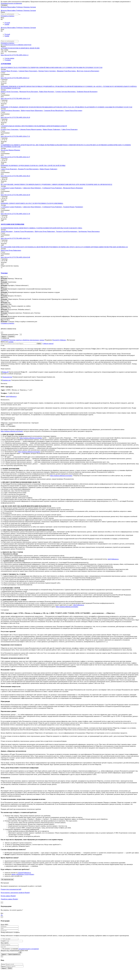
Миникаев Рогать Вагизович (28, 91)
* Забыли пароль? (48, 343)
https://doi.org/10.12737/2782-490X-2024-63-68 (15, 257)
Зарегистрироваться (14, 954)
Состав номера (9, 58)
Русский (7, 22)
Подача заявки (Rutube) (8, 896)
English (7, 24)
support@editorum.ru (24, 872)
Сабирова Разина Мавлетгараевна (31, 129)
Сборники (26, 7)
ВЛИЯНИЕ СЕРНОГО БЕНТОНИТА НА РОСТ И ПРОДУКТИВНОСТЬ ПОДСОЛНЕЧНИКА (32, 203)
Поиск (3, 12)
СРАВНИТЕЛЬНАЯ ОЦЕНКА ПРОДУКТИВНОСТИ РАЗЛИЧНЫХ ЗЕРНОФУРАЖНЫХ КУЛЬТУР (34, 126)
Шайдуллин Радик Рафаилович (45, 231)
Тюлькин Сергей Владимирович (67, 231)
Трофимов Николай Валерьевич (87, 91)
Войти (39, 343)
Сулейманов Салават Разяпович (11, 188)
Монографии (11, 7)
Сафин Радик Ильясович (69, 129)
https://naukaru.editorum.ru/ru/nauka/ (12, 431)
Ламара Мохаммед (7, 231)
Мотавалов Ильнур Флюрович (73, 188)
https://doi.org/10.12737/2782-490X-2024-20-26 (15, 117)
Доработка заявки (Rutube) (9, 899)
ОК (20, 952)
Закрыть (4, 336)
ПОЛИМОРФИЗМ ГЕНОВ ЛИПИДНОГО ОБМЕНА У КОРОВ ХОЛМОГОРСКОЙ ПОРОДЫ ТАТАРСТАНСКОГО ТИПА (41, 228)
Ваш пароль (4, 943)
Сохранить (11, 336)
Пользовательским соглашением (11, 3)
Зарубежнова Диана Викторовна (89, 231)
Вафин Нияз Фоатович (46, 91)
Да (1, 915)
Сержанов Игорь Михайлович (54, 110)
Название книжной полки (9, 334)
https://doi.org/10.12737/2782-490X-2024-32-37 (15, 157)
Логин (3, 964)
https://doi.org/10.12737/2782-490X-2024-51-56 (15, 213)
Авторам (33, 7)
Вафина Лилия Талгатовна (10, 91)
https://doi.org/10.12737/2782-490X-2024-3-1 (14, 55)
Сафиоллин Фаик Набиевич (32, 188)
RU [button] (2, 19)
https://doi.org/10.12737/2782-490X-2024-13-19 (15, 98)
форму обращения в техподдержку (23, 874)
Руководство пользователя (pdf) (11, 889)
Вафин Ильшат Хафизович (52, 129)
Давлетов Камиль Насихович (10, 110)
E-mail (3, 941)
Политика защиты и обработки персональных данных (26, 340)
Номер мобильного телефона (10, 932)
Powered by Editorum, (59, 340)
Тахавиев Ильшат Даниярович (73, 207)
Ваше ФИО (4, 924)
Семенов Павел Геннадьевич (28, 71)
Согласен (4, 5)
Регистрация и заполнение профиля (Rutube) (15, 892)
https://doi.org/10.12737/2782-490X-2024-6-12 (15, 78)
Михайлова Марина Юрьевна (10, 150)
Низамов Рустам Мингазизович (28, 169)
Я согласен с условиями (11, 949)
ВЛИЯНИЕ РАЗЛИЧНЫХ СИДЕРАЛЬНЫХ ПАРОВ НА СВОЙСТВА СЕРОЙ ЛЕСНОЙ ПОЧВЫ (33, 165)
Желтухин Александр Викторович (88, 71)
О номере (8, 60)
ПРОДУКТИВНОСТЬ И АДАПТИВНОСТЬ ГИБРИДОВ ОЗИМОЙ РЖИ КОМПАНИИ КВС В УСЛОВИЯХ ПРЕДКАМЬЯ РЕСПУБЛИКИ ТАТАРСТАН (51, 67)
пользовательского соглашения (29, 949)
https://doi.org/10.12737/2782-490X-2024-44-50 (15, 195)
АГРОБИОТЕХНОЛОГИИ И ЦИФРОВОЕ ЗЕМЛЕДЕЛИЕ (20, 48)
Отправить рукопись (7, 16)
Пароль (3, 966)
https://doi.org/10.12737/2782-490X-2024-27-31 (15, 136)
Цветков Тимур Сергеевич (47, 71)
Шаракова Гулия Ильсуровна (66, 71)
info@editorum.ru (11, 396)
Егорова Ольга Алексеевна (10, 129)
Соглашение (5, 340)
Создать (10, 342)
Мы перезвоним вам (7, 879)
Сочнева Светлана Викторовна (65, 91)
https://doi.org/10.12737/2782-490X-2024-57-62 (15, 238)
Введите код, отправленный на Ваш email (14, 950)
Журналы (4, 7)
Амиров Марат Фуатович (9, 71)
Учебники (19, 7)
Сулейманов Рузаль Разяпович (52, 188)
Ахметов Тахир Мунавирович (24, 231)
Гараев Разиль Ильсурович (73, 110)
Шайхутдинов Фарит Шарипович (32, 110)
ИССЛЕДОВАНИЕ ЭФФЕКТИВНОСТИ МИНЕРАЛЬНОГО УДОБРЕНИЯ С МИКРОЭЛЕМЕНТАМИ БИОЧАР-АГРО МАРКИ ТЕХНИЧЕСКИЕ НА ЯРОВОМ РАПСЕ (56, 184)
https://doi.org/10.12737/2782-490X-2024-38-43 (15, 176)
